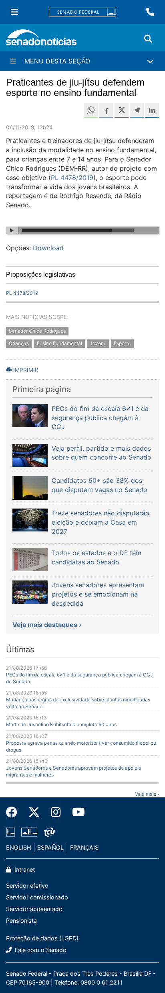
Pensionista (21, 920)
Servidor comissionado (37, 897)
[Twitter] (34, 812)
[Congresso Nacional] (29, 831)
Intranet (24, 869)
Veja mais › (147, 794)
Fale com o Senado (39, 949)
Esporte (122, 343)
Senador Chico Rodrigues (37, 331)
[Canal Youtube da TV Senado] (75, 812)
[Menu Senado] (14, 12)
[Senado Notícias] (41, 40)
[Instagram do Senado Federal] (55, 812)
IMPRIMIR (25, 370)
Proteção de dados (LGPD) (42, 938)
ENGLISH (18, 847)
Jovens (98, 343)
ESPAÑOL (50, 847)
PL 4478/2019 (72, 178)
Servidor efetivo (27, 885)
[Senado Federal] (82, 12)
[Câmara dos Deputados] (10, 831)
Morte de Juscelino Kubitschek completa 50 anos (61, 724)
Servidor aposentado (34, 908)
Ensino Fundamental (59, 343)
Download (48, 248)
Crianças (19, 343)
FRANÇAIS (84, 847)
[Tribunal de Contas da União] (49, 831)
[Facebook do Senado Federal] (14, 812)
